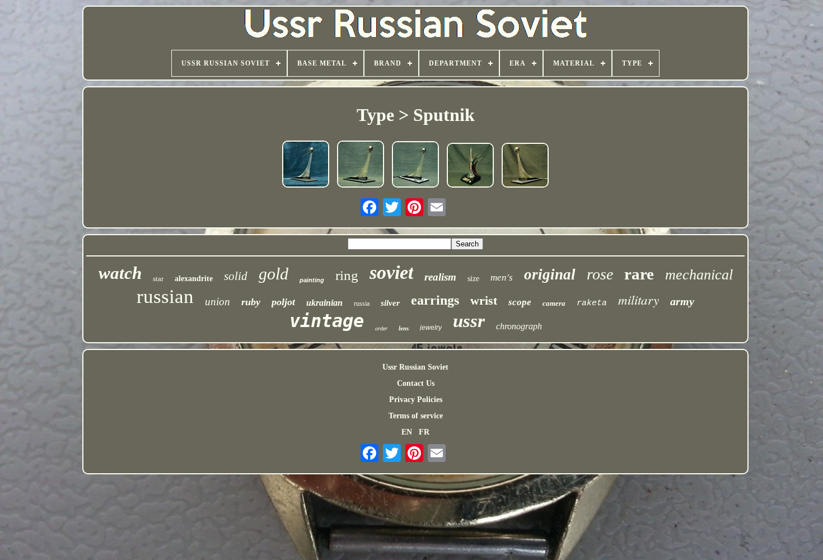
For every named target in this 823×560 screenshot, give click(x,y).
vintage (326, 321)
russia (362, 303)
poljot (283, 301)
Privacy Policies (415, 399)
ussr (469, 321)
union (217, 301)
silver (390, 302)
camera (554, 303)
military (638, 299)
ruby (250, 301)
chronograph (519, 326)
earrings (435, 300)
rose (600, 274)
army (682, 301)
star (158, 278)
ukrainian (324, 302)
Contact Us (415, 383)
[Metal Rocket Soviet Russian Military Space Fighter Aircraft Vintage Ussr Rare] (470, 166)
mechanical (699, 275)
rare (639, 274)
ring (346, 275)
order (381, 328)
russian (165, 296)
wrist (483, 300)
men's (501, 277)
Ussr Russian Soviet (415, 367)
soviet (391, 272)
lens (404, 328)
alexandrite (194, 278)
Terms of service (416, 416)
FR (424, 432)
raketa (592, 303)
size (473, 278)
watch (120, 273)
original (550, 274)
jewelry (431, 328)
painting (312, 280)
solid (235, 276)
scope (519, 302)
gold (273, 273)
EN (406, 432)
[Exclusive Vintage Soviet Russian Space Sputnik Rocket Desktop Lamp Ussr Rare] (305, 165)
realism (440, 277)
